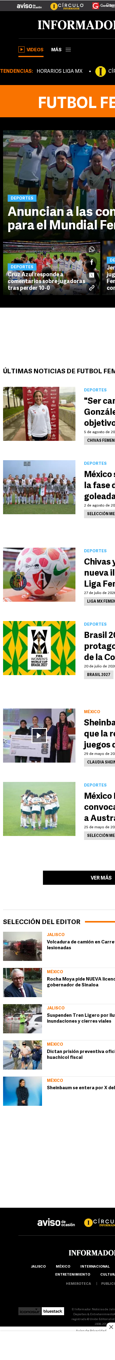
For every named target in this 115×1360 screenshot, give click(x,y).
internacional (94, 1267)
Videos (35, 50)
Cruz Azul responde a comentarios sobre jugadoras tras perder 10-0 (46, 281)
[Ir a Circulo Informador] (63, 3)
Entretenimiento (72, 1274)
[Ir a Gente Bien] (100, 3)
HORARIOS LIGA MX (59, 71)
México (55, 972)
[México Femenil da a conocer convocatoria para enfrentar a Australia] (39, 809)
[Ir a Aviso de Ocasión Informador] (29, 3)
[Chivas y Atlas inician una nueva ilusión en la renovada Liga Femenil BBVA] (39, 575)
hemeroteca (78, 1284)
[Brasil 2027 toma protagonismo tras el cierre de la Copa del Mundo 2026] (39, 648)
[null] (22, 946)
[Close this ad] (110, 1327)
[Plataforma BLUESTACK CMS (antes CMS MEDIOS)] (53, 1309)
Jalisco (56, 935)
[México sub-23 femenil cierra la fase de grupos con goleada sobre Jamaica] (39, 487)
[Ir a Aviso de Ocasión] (56, 1217)
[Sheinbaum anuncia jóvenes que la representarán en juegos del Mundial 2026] (39, 736)
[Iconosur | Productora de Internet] (29, 1309)
